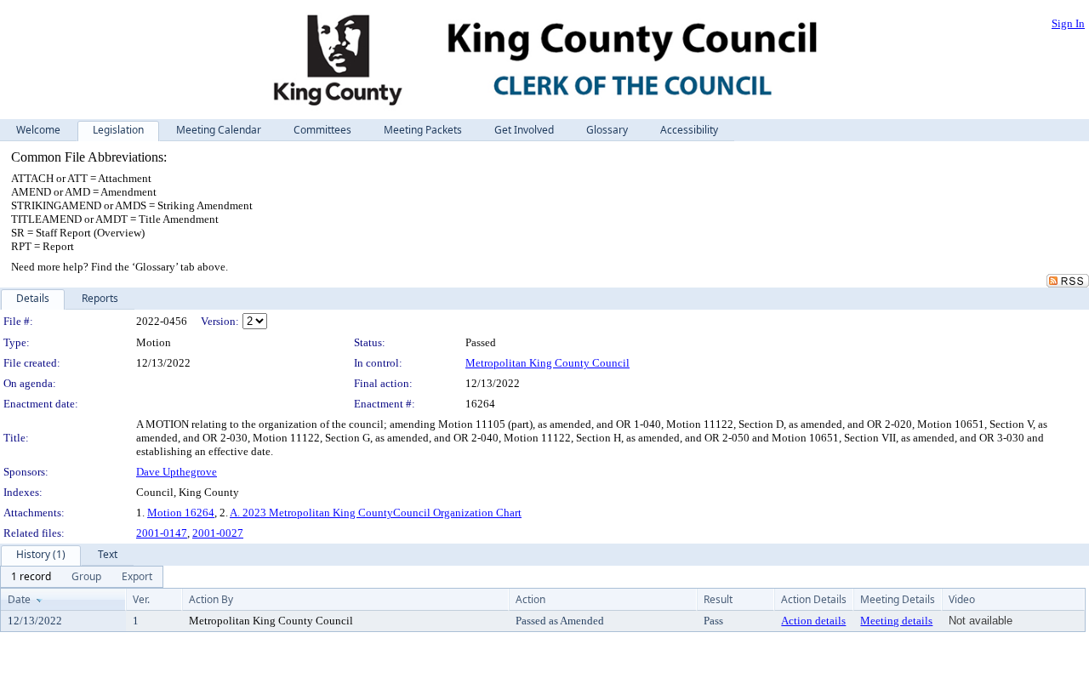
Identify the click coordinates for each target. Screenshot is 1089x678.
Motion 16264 (180, 512)
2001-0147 (161, 533)
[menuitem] (31, 577)
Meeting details (896, 620)
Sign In (1068, 23)
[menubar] (81, 577)
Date (19, 599)
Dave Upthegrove (176, 471)
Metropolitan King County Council (547, 362)
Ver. (141, 599)
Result (718, 599)
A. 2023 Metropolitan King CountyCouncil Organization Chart (376, 512)
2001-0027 (217, 533)
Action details (813, 620)
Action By (211, 599)
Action (530, 599)
